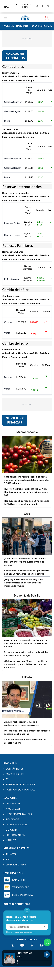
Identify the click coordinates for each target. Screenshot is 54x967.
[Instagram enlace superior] (48, 6)
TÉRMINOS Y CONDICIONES (21, 784)
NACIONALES (22, 26)
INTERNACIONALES (16, 824)
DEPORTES (12, 829)
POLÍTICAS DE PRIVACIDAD (20, 789)
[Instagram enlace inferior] (42, 945)
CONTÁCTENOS (14, 768)
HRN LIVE (11, 840)
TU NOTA (6, 5)
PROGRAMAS (8, 26)
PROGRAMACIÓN (15, 834)
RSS (8, 779)
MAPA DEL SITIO (15, 773)
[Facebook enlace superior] (42, 6)
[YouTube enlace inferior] (22, 945)
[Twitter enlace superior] (37, 6)
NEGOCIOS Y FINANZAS (41, 26)
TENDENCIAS (13, 819)
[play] (47, 954)
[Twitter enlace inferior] (12, 945)
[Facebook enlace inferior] (32, 945)
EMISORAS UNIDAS (26, 5)
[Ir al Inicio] (25, 18)
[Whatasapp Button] (47, 942)
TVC (16, 4)
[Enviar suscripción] (45, 927)
